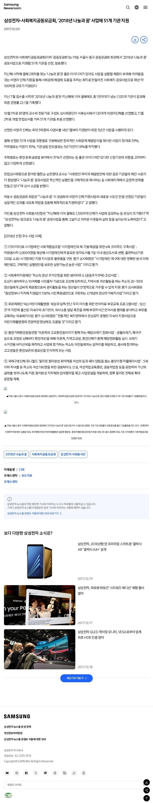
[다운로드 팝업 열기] (146, 782)
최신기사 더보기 (75, 678)
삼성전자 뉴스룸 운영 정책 (17, 727)
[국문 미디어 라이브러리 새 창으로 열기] (64, 773)
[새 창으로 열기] (8, 795)
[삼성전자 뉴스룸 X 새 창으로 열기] (36, 773)
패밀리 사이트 (14, 785)
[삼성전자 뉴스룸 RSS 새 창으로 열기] (74, 773)
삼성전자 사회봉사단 (73, 454)
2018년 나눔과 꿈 (16, 454)
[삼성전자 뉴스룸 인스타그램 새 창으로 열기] (17, 773)
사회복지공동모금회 (44, 454)
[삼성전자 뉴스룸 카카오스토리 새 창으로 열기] (45, 773)
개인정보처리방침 (13, 733)
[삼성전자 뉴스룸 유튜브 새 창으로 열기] (7, 773)
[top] (146, 798)
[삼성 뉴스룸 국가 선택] (136, 7)
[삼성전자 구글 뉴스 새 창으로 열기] (83, 773)
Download (135, 39)
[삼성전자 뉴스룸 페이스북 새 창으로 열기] (26, 773)
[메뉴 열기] (145, 7)
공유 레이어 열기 (143, 39)
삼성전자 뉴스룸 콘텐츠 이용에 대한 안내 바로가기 (33, 513)
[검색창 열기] (127, 7)
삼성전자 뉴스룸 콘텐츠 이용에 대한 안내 (25, 739)
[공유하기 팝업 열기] (146, 790)
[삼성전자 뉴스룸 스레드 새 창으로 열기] (55, 773)
